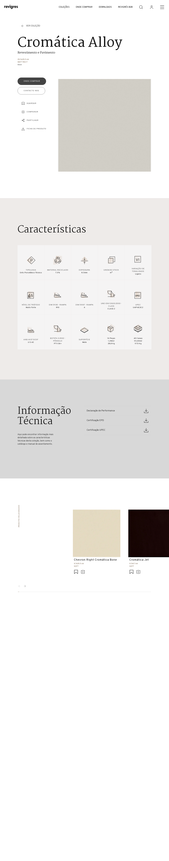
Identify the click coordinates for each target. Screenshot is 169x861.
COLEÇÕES (64, 7)
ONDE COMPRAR (84, 7)
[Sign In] (151, 7)
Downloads (105, 7)
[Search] (141, 7)
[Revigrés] (11, 7)
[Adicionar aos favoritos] (76, 572)
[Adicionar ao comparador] (83, 572)
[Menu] (162, 7)
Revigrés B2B (125, 7)
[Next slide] (24, 586)
